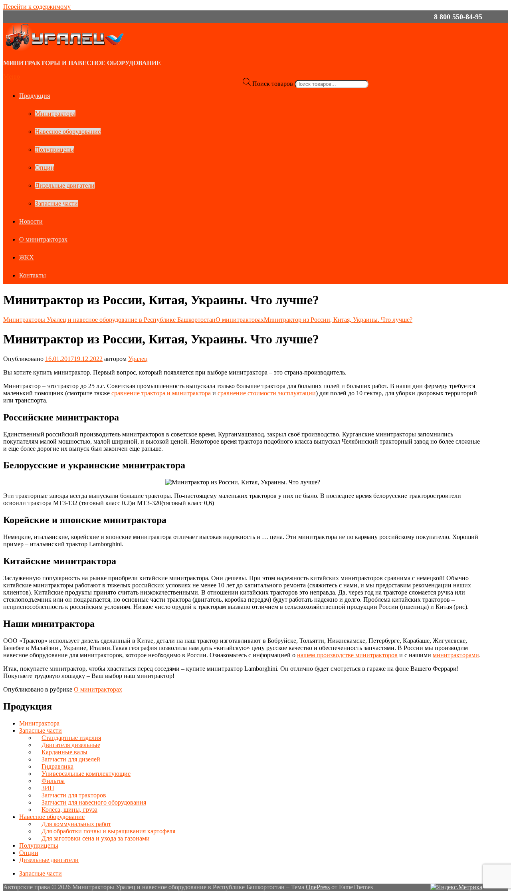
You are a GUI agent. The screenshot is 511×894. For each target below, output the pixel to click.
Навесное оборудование (68, 131)
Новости (31, 221)
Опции (44, 167)
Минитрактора (55, 113)
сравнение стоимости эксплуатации (267, 393)
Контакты (32, 275)
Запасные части (56, 203)
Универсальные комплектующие (86, 773)
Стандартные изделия (71, 737)
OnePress (318, 887)
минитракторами (456, 655)
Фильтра (53, 780)
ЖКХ (26, 257)
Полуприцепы (54, 149)
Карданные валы (64, 752)
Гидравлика (57, 766)
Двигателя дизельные (71, 744)
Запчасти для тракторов (74, 795)
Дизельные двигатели (65, 185)
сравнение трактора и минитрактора (161, 393)
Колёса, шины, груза (69, 809)
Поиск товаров (272, 83)
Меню (11, 76)
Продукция (34, 95)
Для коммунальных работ (76, 824)
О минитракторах (43, 239)
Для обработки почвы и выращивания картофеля (108, 831)
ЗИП (48, 788)
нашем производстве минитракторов (347, 655)
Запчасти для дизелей (71, 759)
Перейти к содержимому (37, 6)
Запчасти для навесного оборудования (94, 802)
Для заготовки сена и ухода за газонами (96, 838)
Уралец (138, 358)
